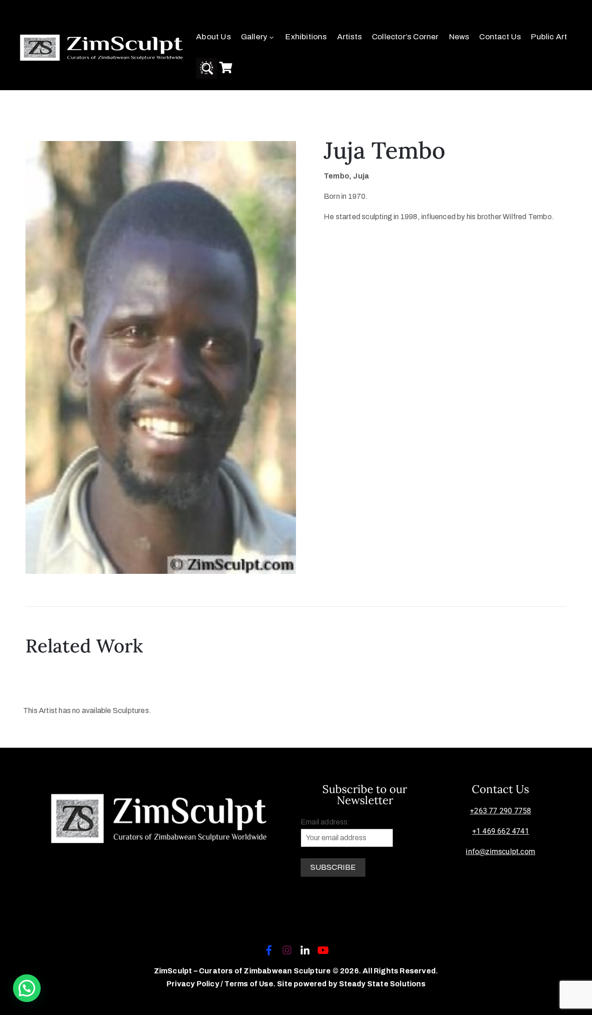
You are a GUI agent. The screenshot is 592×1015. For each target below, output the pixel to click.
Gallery (254, 36)
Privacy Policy (193, 984)
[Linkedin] (305, 950)
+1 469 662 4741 (500, 831)
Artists (349, 36)
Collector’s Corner (405, 36)
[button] (27, 988)
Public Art (549, 36)
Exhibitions (306, 36)
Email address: (325, 822)
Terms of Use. (250, 984)
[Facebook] (268, 950)
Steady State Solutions (382, 984)
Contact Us (500, 36)
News (459, 36)
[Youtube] (323, 950)
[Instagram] (286, 950)
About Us (213, 36)
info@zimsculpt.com (500, 851)
